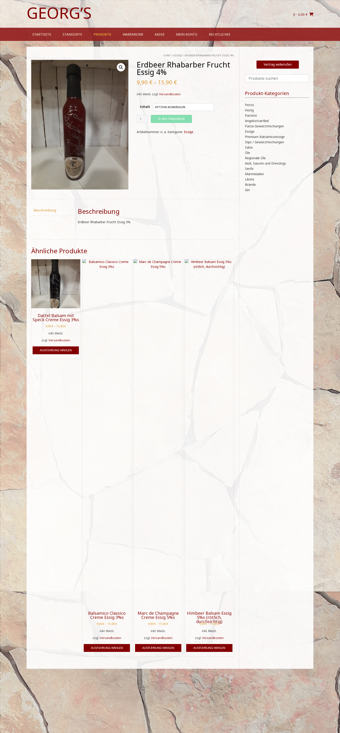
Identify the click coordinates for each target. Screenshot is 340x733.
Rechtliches (219, 34)
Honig (249, 110)
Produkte (102, 34)
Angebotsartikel (257, 121)
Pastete (251, 115)
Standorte (72, 34)
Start (167, 55)
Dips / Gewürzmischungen (264, 142)
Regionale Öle (255, 158)
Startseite (41, 34)
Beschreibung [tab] (45, 210)
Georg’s (59, 12)
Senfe (249, 168)
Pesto (249, 105)
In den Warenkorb (171, 118)
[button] (121, 67)
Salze (249, 147)
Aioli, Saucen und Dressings (265, 163)
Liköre (249, 179)
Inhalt (145, 106)
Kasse (159, 34)
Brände (250, 184)
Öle (247, 152)
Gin (247, 190)
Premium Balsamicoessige (265, 136)
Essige (177, 55)
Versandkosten (170, 94)
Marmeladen (254, 174)
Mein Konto (186, 34)
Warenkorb (133, 34)
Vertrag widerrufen (278, 64)
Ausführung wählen (56, 350)
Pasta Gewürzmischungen (264, 126)
